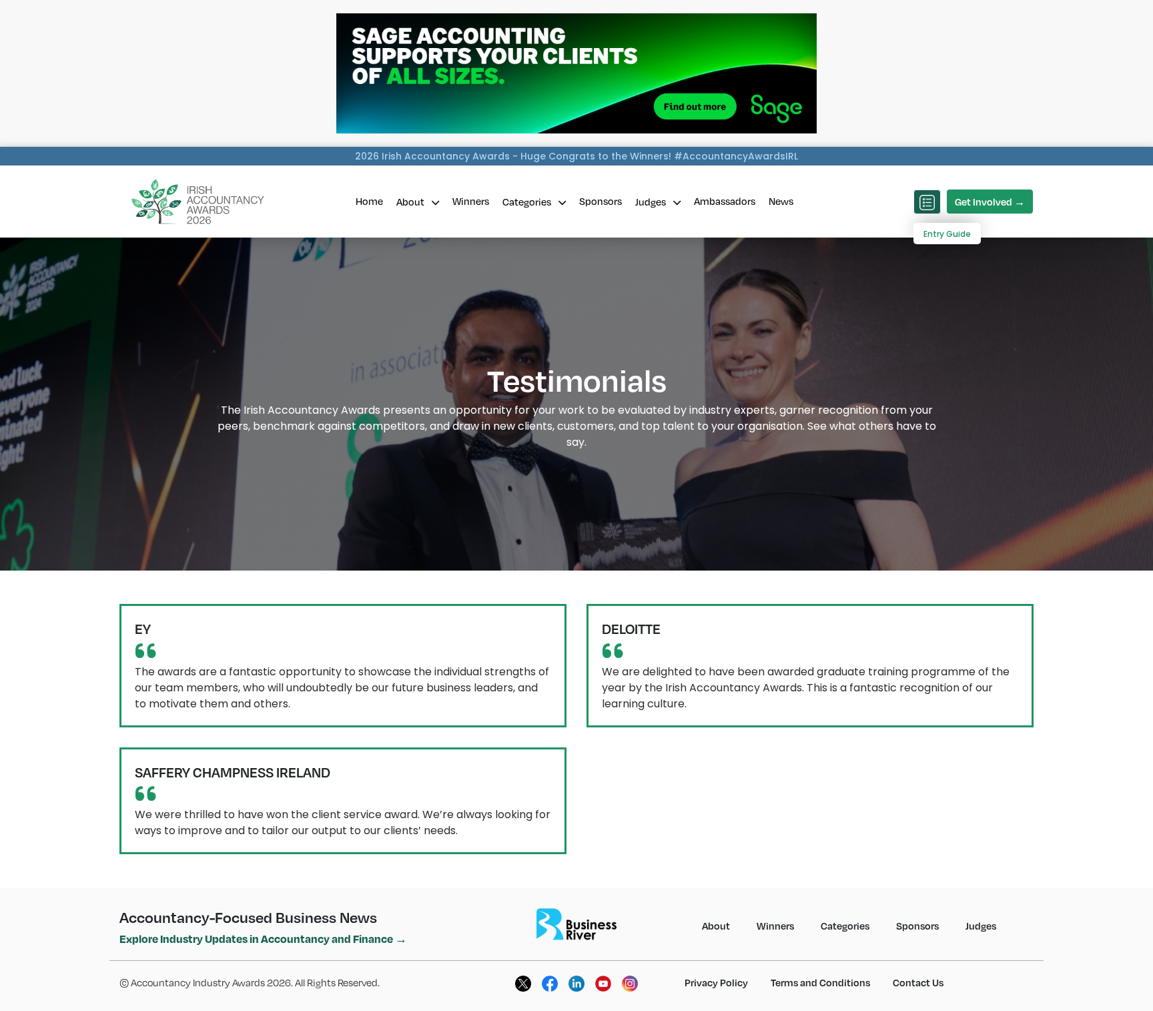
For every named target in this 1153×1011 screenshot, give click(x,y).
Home (369, 201)
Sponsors (600, 201)
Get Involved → (990, 202)
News (781, 201)
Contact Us (918, 982)
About (411, 202)
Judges (651, 202)
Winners (470, 201)
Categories (527, 202)
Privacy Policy (716, 982)
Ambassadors (724, 201)
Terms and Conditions (820, 982)
